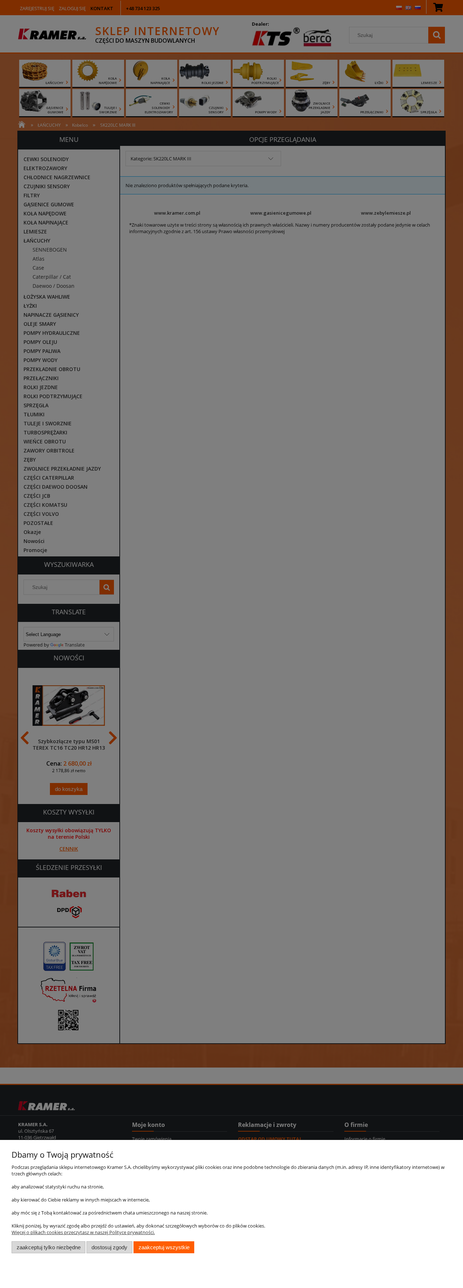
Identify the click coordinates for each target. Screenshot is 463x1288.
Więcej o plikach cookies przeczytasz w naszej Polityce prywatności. (83, 1232)
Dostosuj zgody (109, 1247)
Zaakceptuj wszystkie (164, 1247)
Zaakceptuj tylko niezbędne (49, 1247)
